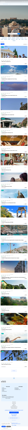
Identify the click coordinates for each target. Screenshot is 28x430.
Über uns (14, 404)
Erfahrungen (17, 388)
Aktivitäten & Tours (17, 389)
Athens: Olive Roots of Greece (6, 364)
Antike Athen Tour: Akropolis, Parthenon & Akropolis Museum (11, 347)
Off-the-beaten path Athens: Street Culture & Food (9, 150)
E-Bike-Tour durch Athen (5, 293)
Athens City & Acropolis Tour (6, 61)
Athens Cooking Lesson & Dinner (6, 186)
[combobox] (25, 44)
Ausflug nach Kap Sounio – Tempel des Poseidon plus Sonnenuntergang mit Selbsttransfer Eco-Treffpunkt (13, 277)
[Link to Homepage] (3, 3)
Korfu (3, 390)
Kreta (3, 389)
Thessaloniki (4, 388)
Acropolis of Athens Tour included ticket (7, 114)
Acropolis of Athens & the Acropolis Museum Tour (9, 95)
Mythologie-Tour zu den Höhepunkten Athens (8, 202)
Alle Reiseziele (5, 391)
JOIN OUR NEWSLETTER (14, 412)
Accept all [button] (3, 426)
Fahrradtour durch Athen (5, 310)
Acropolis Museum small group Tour (7, 132)
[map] (23, 1)
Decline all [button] (8, 426)
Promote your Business (14, 408)
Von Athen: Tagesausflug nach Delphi (7, 222)
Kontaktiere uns (14, 405)
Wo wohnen (4, 395)
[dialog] (6, 425)
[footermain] (14, 378)
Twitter (13, 421)
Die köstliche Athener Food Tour (6, 329)
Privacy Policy (14, 403)
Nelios (15, 425)
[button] (6, 428)
